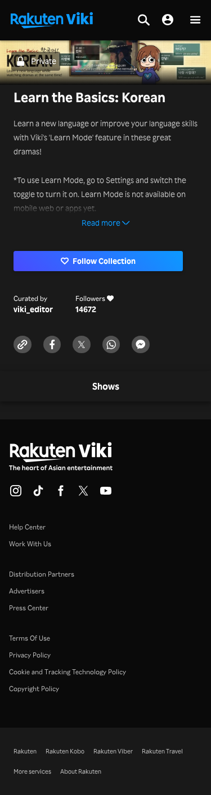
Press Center (28, 608)
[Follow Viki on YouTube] (106, 494)
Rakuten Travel (162, 751)
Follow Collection (104, 261)
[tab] (106, 387)
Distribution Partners (41, 574)
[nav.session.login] (168, 20)
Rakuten (25, 751)
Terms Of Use (29, 638)
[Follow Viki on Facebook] (61, 494)
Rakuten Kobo (65, 751)
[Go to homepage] (52, 19)
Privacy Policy (30, 655)
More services (32, 771)
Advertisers (26, 591)
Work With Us (30, 544)
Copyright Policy (34, 688)
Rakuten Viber (113, 751)
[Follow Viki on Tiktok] (38, 494)
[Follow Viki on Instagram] (16, 494)
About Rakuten (80, 771)
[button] (195, 20)
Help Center (27, 527)
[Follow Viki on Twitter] (83, 494)
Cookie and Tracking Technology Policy (67, 672)
